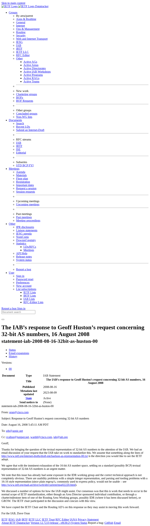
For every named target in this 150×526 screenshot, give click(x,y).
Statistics (21, 243)
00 (10, 368)
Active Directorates (34, 68)
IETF (4, 519)
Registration (23, 181)
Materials (21, 175)
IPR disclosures (25, 227)
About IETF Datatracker (15, 522)
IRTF (19, 48)
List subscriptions (26, 289)
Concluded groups (26, 113)
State (29, 398)
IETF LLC (22, 51)
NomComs (22, 236)
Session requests (25, 191)
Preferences (22, 282)
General (20, 22)
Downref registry (26, 240)
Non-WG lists (24, 116)
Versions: (6, 362)
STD (19, 165)
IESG (19, 42)
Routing (20, 32)
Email (117, 522)
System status (24, 259)
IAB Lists (29, 298)
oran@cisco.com (19, 412)
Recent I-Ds (23, 126)
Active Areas (30, 65)
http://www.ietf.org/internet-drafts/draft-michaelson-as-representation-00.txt (44, 456)
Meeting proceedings (28, 220)
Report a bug (23, 269)
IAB (18, 45)
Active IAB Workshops (37, 71)
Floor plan (22, 178)
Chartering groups (26, 94)
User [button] (11, 272)
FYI (31, 165)
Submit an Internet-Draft (30, 130)
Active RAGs (31, 78)
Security (21, 35)
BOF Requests (24, 100)
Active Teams (31, 81)
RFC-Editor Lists (33, 302)
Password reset (24, 279)
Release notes (24, 256)
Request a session (26, 188)
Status (12, 349)
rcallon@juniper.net (17, 437)
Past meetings (24, 217)
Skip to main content (13, 3)
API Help (21, 253)
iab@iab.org (60, 437)
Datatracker (41, 6)
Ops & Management (28, 28)
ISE (18, 149)
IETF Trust (48, 519)
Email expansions (19, 353)
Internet (20, 25)
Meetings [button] (14, 168)
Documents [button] (15, 120)
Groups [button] (13, 12)
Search (20, 123)
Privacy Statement (88, 519)
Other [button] (12, 223)
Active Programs (33, 74)
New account (23, 285)
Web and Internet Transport (32, 38)
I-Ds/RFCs (29, 246)
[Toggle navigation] (2, 319)
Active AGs (30, 61)
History (13, 356)
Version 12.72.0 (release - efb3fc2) (51, 522)
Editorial (21, 152)
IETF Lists (29, 292)
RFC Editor (23, 55)
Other (19, 58)
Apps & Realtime (26, 19)
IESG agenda (24, 233)
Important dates (25, 185)
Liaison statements (26, 230)
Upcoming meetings (27, 204)
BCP (25, 165)
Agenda (20, 172)
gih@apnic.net (14, 430)
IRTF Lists (29, 295)
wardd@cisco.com (41, 437)
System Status (79, 522)
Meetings (28, 250)
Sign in (20, 276)
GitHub (108, 522)
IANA (73, 519)
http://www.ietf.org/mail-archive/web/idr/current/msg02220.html (38, 484)
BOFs (19, 97)
